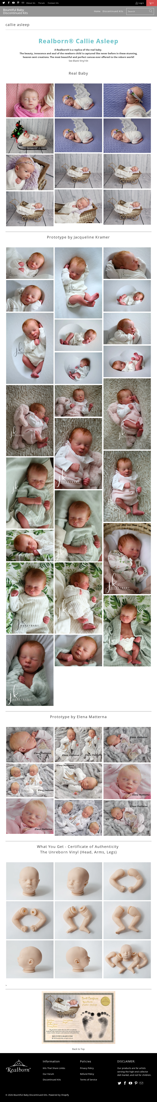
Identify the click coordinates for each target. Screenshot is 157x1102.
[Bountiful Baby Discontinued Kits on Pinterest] (18, 3)
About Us (30, 3)
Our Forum (48, 1073)
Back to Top (78, 1048)
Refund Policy (87, 1073)
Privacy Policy (87, 1068)
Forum (41, 3)
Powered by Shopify (59, 1094)
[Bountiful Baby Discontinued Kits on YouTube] (13, 3)
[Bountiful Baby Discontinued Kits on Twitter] (3, 3)
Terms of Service (88, 1079)
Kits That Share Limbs (54, 1068)
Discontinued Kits (52, 1079)
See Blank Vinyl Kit (78, 60)
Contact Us (53, 3)
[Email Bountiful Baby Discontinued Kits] (22, 3)
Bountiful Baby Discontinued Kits (30, 1094)
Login (141, 3)
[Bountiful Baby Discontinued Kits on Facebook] (8, 3)
